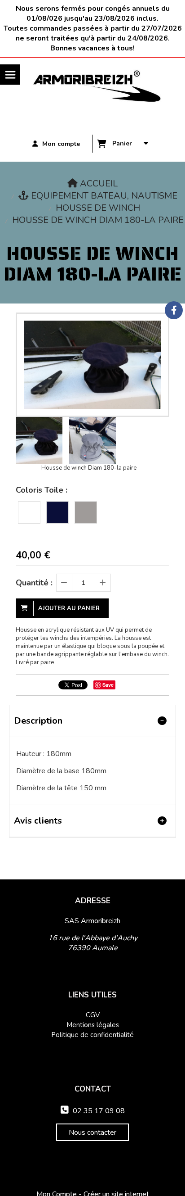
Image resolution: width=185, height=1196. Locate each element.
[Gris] (86, 512)
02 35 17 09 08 (93, 1111)
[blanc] (29, 512)
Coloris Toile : (41, 490)
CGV (93, 1014)
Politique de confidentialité (92, 1034)
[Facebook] (174, 310)
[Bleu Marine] (57, 512)
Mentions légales (92, 1024)
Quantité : (34, 582)
